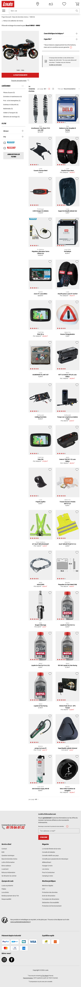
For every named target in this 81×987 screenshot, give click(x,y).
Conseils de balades (48, 852)
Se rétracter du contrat (9, 876)
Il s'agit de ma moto (20, 75)
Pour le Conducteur (48, 872)
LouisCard (5, 869)
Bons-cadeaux (6, 866)
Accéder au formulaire (55, 65)
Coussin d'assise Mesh (40, 170)
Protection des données (49, 892)
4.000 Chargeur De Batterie (41, 211)
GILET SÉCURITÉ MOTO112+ (67, 544)
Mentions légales (47, 885)
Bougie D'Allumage (40, 625)
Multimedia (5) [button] (8, 108)
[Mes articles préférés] (64, 4)
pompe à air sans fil (40, 748)
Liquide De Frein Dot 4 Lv (67, 625)
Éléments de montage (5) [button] (11, 117)
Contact (4, 849)
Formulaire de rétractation (50, 899)
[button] (77, 10)
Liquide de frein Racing (40, 706)
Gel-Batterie (67, 251)
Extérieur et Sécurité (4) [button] (10, 104)
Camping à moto (47, 876)
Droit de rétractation (48, 896)
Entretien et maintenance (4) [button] (12, 96)
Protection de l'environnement (51, 906)
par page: (40, 89)
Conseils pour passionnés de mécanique (55, 859)
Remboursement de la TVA (10, 896)
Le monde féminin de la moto (51, 849)
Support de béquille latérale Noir (67, 211)
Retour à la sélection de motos (13, 21)
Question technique (8, 855)
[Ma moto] (51, 4)
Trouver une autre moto (18, 80)
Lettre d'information (8, 862)
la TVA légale (44, 975)
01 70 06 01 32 (15, 827)
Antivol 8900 (40, 584)
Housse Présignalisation (67, 334)
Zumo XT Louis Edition (40, 294)
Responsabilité (6, 899)
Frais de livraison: (28, 978)
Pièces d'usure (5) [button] (9, 92)
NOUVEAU (11, 142)
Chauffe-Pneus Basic (67, 170)
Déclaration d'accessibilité (50, 902)
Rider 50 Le (40, 334)
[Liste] (53, 88)
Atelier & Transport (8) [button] (10, 113)
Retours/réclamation (8, 872)
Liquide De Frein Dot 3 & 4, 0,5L (40, 665)
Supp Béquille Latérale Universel (67, 748)
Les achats (5, 892)
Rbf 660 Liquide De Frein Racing (67, 665)
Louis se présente (7, 885)
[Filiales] (38, 4)
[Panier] (77, 4)
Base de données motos (9, 859)
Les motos (45, 869)
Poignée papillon (40, 501)
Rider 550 (40, 459)
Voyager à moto (47, 866)
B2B (3, 852)
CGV (43, 889)
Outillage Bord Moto (40, 417)
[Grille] (49, 88)
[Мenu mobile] (4, 10)
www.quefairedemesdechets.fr (20, 922)
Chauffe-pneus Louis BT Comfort (67, 294)
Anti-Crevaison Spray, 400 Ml (40, 788)
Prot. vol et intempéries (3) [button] (11, 100)
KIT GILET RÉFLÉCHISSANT (40, 544)
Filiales (4, 889)
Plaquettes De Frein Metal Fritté (67, 584)
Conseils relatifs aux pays (50, 855)
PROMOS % (11, 147)
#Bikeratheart (46, 862)
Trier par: (60, 89)
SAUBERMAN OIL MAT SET (40, 374)
